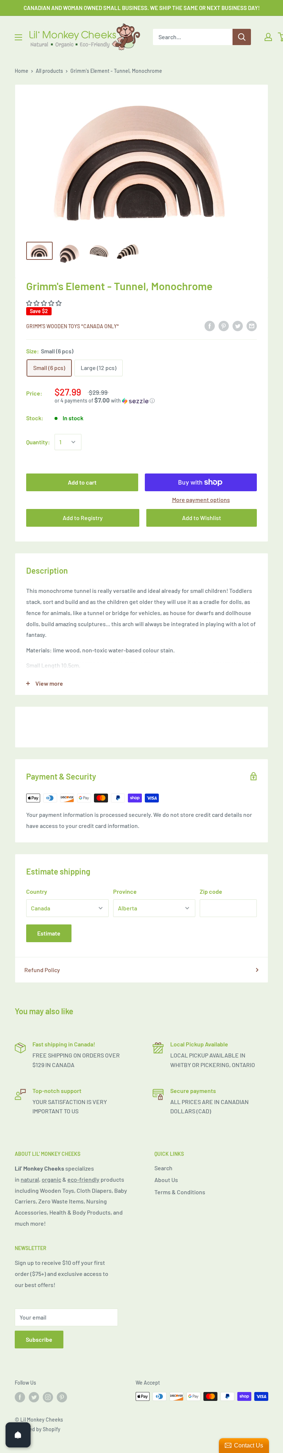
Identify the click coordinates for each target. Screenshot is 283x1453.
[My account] (268, 37)
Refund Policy (42, 969)
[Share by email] (252, 325)
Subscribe (39, 1339)
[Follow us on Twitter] (34, 1397)
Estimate (48, 933)
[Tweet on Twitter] (238, 325)
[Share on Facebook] (210, 325)
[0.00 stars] (44, 302)
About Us (166, 1179)
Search (163, 1167)
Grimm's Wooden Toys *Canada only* (72, 326)
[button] (156, 400)
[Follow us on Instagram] (48, 1397)
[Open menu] (18, 37)
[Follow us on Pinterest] (62, 1397)
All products (49, 71)
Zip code (211, 891)
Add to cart (82, 482)
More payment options (201, 499)
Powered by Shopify (37, 1429)
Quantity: (38, 441)
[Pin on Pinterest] (224, 325)
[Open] (18, 1434)
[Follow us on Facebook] (20, 1397)
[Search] (242, 37)
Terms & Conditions (179, 1191)
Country (36, 891)
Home (21, 71)
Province (125, 891)
